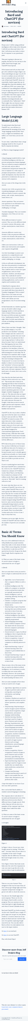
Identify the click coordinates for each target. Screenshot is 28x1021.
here (5, 931)
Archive (19, 26)
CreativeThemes (6, 1019)
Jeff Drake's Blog (8, 5)
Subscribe (22, 959)
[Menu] (25, 3)
